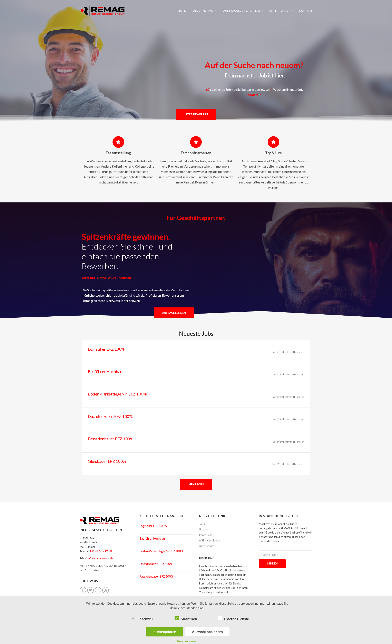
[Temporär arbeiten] (196, 142)
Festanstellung (118, 153)
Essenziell (145, 619)
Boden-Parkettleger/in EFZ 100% (117, 393)
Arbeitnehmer (204, 10)
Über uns (204, 529)
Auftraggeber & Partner (242, 10)
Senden (272, 563)
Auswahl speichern (207, 632)
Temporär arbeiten (195, 153)
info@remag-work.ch (100, 558)
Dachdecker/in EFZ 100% (110, 416)
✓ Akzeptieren (164, 632)
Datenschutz (206, 546)
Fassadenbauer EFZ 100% (110, 438)
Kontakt (305, 10)
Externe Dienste (236, 619)
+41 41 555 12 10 (101, 551)
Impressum (205, 535)
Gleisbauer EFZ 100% (107, 461)
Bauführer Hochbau (105, 371)
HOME (182, 10)
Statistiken (189, 619)
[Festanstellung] (118, 142)
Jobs (202, 524)
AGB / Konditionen (210, 540)
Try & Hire (273, 153)
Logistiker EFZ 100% (106, 349)
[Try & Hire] (273, 142)
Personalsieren (187, 641)
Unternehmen (280, 10)
